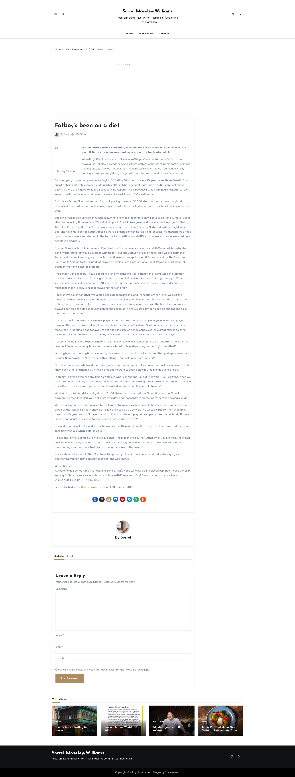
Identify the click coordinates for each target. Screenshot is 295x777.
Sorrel (67, 134)
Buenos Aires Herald (93, 487)
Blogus (157, 772)
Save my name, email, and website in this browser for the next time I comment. (103, 669)
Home (130, 34)
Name (59, 635)
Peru (155, 722)
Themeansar (172, 772)
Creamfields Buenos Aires (139, 206)
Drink (107, 722)
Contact (164, 34)
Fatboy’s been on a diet (87, 126)
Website (60, 658)
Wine (58, 722)
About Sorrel (146, 34)
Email (59, 646)
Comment (62, 588)
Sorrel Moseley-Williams (147, 11)
